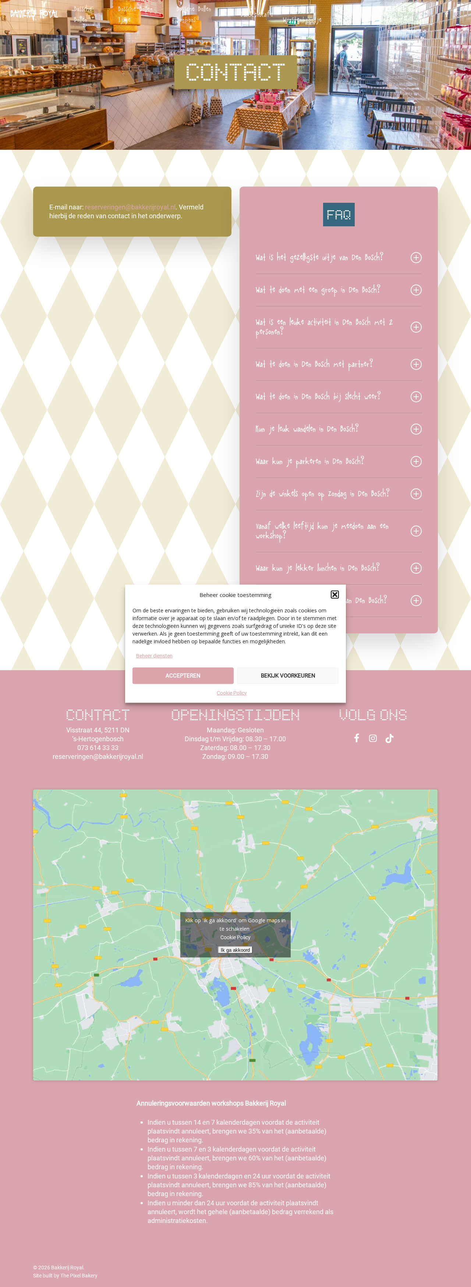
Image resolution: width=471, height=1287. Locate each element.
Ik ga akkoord (235, 950)
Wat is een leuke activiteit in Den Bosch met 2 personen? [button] (324, 327)
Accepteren (183, 675)
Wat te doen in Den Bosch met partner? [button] (314, 364)
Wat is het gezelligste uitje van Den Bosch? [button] (319, 258)
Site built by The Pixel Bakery (65, 1276)
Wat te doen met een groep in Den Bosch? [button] (318, 290)
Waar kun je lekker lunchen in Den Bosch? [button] (318, 568)
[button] (335, 594)
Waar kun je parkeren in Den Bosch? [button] (310, 461)
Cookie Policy (232, 693)
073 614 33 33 (97, 748)
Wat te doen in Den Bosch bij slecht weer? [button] (318, 397)
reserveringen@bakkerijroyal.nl (130, 207)
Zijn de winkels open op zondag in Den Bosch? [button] (323, 494)
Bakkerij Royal (34, 14)
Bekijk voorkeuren (288, 675)
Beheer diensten (154, 655)
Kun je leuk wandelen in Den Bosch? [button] (307, 429)
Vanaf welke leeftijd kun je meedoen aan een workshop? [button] (322, 531)
